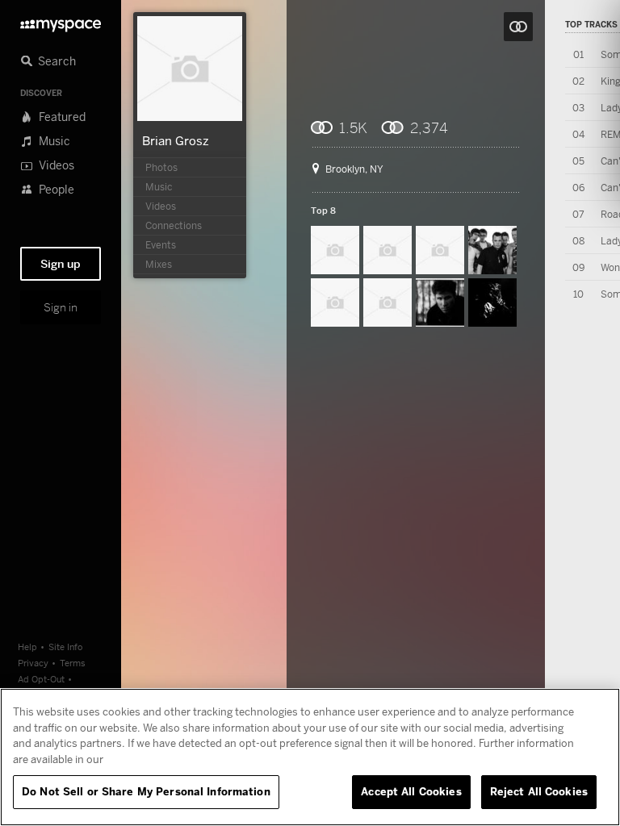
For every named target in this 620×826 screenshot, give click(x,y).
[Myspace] (60, 21)
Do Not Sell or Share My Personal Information (146, 791)
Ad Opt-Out (41, 679)
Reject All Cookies (539, 791)
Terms (73, 663)
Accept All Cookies (411, 791)
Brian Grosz (175, 140)
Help (27, 646)
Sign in (61, 307)
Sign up (60, 264)
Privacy (33, 663)
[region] (310, 757)
